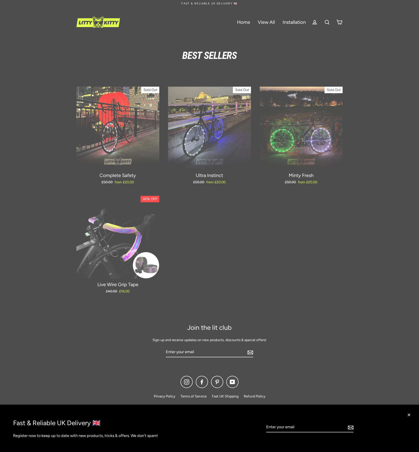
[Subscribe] (350, 427)
